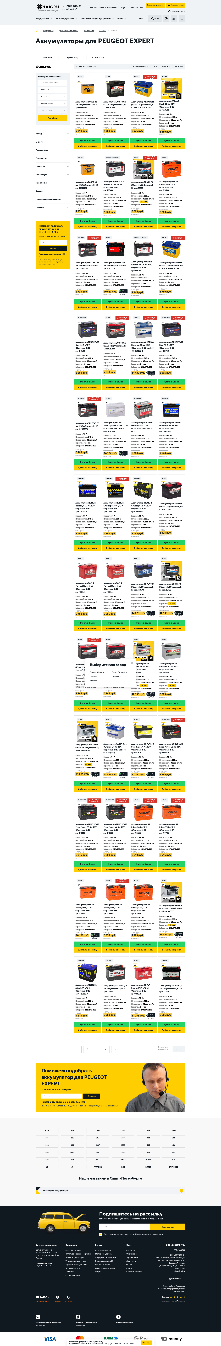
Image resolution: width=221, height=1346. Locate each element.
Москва (93, 681)
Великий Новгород (98, 672)
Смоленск (116, 676)
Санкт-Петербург (120, 672)
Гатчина (93, 676)
